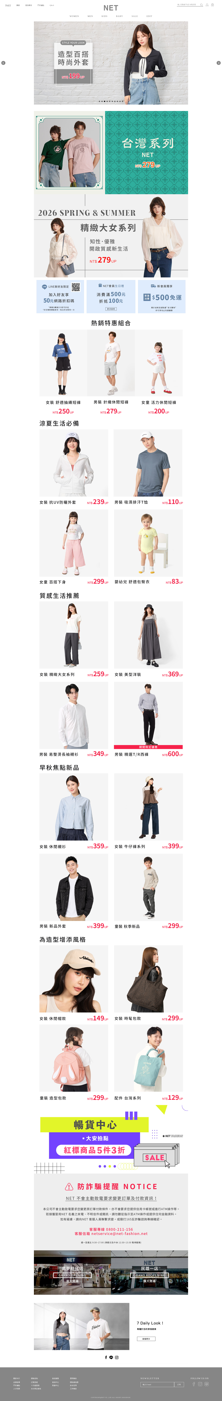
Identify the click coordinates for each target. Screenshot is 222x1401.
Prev (3, 63)
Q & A (52, 5)
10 (122, 101)
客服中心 (55, 1385)
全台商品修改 (36, 1389)
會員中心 (55, 1382)
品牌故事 (16, 1382)
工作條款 (73, 1389)
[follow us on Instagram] (199, 1384)
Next (219, 63)
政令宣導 (73, 1385)
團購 (18, 5)
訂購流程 (34, 1382)
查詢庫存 (28, 5)
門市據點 (41, 5)
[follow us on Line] (206, 1384)
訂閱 (179, 1385)
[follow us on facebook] (193, 1384)
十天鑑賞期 (35, 1385)
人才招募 (16, 1389)
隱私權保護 (74, 1382)
